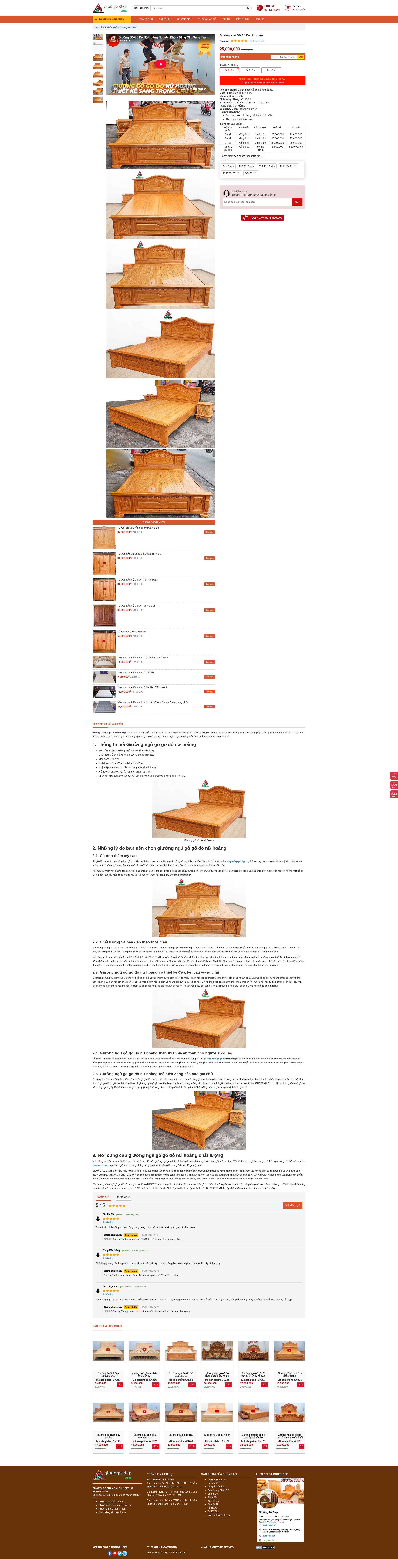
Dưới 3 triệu (228, 166)
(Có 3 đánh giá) (257, 41)
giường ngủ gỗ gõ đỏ (214, 1058)
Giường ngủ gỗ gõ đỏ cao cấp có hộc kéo (253, 1436)
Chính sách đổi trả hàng (112, 1501)
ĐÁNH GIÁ (103, 1196)
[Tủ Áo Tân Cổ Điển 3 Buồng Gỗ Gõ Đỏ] (104, 537)
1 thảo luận (109, 1222)
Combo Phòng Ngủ (218, 1479)
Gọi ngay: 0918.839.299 (266, 217)
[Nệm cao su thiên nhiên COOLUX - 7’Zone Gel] (104, 691)
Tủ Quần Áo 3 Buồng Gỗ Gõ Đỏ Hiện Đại (139, 553)
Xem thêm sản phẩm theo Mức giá (241, 156)
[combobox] (141, 8)
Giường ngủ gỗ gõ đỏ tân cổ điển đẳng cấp (253, 1375)
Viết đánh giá (292, 1205)
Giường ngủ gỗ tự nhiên (217, 1434)
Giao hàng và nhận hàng (112, 1512)
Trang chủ (146, 19)
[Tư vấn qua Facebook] (394, 785)
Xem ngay (209, 532)
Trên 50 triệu (251, 173)
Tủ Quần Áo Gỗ (216, 1486)
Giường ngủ (184, 19)
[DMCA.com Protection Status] (265, 1547)
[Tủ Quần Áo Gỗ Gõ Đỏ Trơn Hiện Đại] (104, 589)
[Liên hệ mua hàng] (394, 776)
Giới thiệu (165, 19)
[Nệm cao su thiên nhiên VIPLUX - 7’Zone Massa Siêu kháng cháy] (104, 706)
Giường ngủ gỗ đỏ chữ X (181, 1436)
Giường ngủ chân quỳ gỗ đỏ (108, 1436)
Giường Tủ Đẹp (100, 1165)
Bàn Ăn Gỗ (213, 1504)
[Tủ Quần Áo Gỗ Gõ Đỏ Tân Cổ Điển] (104, 615)
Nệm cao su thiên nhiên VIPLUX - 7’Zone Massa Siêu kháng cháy (152, 702)
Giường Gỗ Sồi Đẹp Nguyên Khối (108, 1375)
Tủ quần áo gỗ (207, 19)
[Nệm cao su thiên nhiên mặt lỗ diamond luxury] (104, 661)
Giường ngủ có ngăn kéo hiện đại (144, 1436)
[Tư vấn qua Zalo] (394, 794)
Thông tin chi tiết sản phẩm (108, 723)
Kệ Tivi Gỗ (213, 1500)
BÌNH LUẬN (123, 1196)
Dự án (226, 19)
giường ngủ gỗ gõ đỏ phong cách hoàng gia (217, 1375)
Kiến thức (242, 19)
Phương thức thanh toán (112, 1508)
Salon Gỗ (213, 1493)
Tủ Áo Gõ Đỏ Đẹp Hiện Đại (131, 631)
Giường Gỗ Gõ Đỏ (128, 27)
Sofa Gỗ (212, 1497)
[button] (248, 8)
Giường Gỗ (112, 27)
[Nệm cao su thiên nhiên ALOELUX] (104, 676)
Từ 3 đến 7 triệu (246, 166)
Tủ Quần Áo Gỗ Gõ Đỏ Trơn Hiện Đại (137, 579)
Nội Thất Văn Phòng (219, 1515)
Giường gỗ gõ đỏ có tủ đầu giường (289, 1375)
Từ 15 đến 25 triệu (288, 166)
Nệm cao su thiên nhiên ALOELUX (135, 672)
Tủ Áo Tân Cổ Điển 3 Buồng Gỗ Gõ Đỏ (138, 527)
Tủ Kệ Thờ (213, 1511)
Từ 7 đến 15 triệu (267, 166)
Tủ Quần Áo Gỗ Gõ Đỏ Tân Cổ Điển (136, 605)
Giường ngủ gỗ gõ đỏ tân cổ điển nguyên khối (290, 1436)
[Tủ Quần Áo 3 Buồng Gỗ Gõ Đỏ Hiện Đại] (104, 563)
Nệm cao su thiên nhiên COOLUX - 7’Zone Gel (142, 687)
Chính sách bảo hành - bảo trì (115, 1505)
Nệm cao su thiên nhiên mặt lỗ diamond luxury (143, 657)
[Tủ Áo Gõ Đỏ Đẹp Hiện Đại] (104, 641)
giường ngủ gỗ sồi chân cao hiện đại (144, 1375)
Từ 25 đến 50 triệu (231, 173)
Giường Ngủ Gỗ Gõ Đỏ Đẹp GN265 (181, 1375)
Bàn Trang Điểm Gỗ (218, 1490)
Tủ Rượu (212, 1507)
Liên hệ (259, 19)
